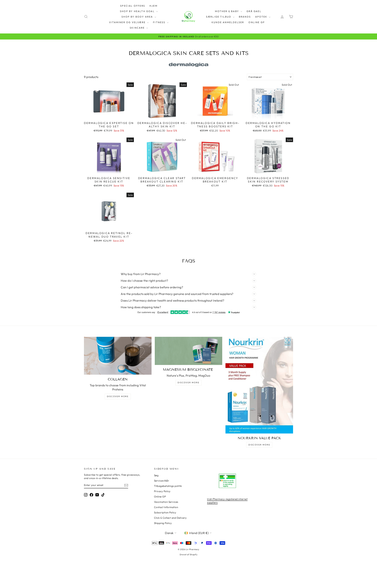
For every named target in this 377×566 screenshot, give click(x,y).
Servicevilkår (161, 480)
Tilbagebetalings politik (168, 485)
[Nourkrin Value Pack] (259, 385)
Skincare (138, 27)
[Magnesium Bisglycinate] (188, 351)
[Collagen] (118, 356)
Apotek (261, 16)
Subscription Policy (165, 512)
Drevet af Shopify (188, 554)
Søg (156, 475)
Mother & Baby (227, 11)
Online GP (256, 22)
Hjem (153, 5)
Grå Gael (254, 11)
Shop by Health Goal (138, 11)
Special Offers (132, 5)
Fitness (159, 22)
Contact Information (166, 507)
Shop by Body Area (137, 16)
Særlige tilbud (219, 16)
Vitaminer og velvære (127, 22)
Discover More (118, 396)
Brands (245, 16)
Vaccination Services (166, 501)
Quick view (108, 116)
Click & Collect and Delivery (170, 517)
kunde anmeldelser (228, 22)
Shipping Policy (163, 523)
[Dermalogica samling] (188, 64)
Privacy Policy (162, 491)
